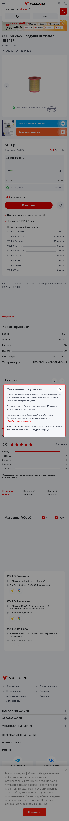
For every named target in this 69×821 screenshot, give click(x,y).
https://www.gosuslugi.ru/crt (19, 421)
